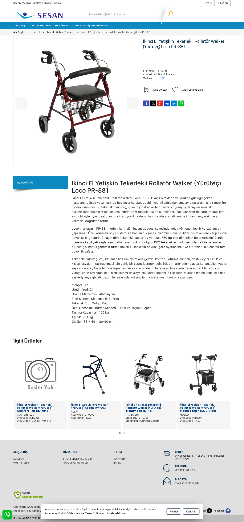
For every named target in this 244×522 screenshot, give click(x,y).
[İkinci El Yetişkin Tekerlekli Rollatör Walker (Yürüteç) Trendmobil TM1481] (149, 374)
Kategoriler (43, 25)
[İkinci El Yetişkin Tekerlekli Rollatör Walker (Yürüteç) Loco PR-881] (77, 102)
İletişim (116, 463)
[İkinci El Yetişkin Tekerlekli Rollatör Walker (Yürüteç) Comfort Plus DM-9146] (40, 374)
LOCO (161, 78)
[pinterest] (160, 103)
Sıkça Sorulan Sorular (77, 459)
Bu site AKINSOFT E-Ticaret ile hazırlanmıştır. (39, 518)
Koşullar (19, 459)
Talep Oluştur (159, 90)
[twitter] (153, 103)
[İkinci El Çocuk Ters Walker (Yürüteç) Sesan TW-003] (94, 374)
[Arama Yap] (168, 14)
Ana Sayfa (21, 25)
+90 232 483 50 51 (185, 470)
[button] (119, 433)
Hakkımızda (119, 459)
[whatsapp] (181, 103)
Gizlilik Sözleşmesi (69, 513)
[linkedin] (174, 103)
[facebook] (146, 103)
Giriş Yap (223, 3)
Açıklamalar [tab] (25, 182)
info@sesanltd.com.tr (186, 483)
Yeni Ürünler (21, 463)
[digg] (167, 103)
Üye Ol (208, 3)
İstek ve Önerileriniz (75, 463)
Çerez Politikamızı (96, 513)
